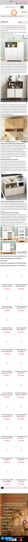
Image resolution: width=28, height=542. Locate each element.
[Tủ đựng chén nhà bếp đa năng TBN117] (21, 363)
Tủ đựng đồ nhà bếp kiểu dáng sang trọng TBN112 (7, 437)
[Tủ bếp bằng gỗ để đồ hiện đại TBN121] (21, 319)
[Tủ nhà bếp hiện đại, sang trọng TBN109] (21, 449)
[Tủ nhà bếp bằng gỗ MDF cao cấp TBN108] (7, 471)
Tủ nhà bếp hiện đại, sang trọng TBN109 (21, 458)
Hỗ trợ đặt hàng (5, 520)
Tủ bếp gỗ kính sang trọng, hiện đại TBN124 (7, 307)
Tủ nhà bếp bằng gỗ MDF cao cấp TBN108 (7, 480)
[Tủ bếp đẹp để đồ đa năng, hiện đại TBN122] (7, 319)
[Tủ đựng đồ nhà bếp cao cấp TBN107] (21, 471)
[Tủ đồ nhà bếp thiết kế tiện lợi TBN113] (21, 406)
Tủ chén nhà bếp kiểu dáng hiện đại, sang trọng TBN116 (7, 394)
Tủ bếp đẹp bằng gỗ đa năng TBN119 (21, 350)
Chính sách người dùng (7, 530)
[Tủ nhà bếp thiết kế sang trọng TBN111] (21, 428)
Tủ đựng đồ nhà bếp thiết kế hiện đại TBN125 (21, 285)
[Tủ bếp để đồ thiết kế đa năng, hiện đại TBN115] (21, 384)
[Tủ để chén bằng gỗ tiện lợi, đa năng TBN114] (7, 406)
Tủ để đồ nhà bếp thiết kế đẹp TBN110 (7, 458)
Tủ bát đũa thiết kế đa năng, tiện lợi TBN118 (6, 372)
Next (25, 487)
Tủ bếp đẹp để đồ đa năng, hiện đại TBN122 (7, 328)
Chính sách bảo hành (7, 527)
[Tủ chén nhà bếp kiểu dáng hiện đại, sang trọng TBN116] (7, 384)
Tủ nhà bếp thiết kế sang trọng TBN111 (21, 437)
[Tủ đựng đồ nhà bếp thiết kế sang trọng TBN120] (7, 341)
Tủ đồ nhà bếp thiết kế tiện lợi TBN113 (21, 415)
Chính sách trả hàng (6, 524)
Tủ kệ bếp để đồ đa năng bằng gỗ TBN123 (21, 307)
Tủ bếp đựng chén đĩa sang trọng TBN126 (6, 285)
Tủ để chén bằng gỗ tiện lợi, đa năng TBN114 (7, 415)
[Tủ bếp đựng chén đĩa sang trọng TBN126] (7, 276)
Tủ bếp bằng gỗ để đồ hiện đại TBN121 (21, 328)
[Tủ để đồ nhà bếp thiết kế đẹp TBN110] (7, 449)
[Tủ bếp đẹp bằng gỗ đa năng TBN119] (21, 341)
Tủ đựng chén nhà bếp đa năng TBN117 (21, 372)
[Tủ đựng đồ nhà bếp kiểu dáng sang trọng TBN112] (7, 428)
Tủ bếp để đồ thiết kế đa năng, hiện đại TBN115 (21, 393)
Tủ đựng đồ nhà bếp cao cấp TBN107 (21, 480)
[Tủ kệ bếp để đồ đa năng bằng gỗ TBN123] (21, 297)
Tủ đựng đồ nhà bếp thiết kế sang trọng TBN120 (7, 350)
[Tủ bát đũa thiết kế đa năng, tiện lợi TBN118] (7, 363)
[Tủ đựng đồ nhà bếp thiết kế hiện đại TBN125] (21, 276)
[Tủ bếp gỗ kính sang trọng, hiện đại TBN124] (7, 297)
